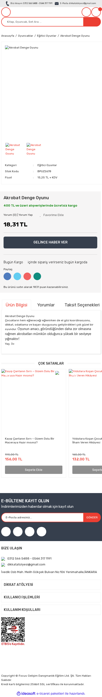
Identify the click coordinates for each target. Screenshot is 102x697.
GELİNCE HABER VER (50, 242)
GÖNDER (92, 517)
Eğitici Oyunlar (47, 165)
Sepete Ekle (33, 470)
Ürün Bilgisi (16, 305)
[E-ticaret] (50, 693)
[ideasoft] (26, 693)
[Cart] (96, 12)
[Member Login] (86, 12)
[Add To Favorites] (52, 215)
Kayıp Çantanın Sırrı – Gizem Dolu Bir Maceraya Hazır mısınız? (29, 440)
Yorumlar (46, 305)
